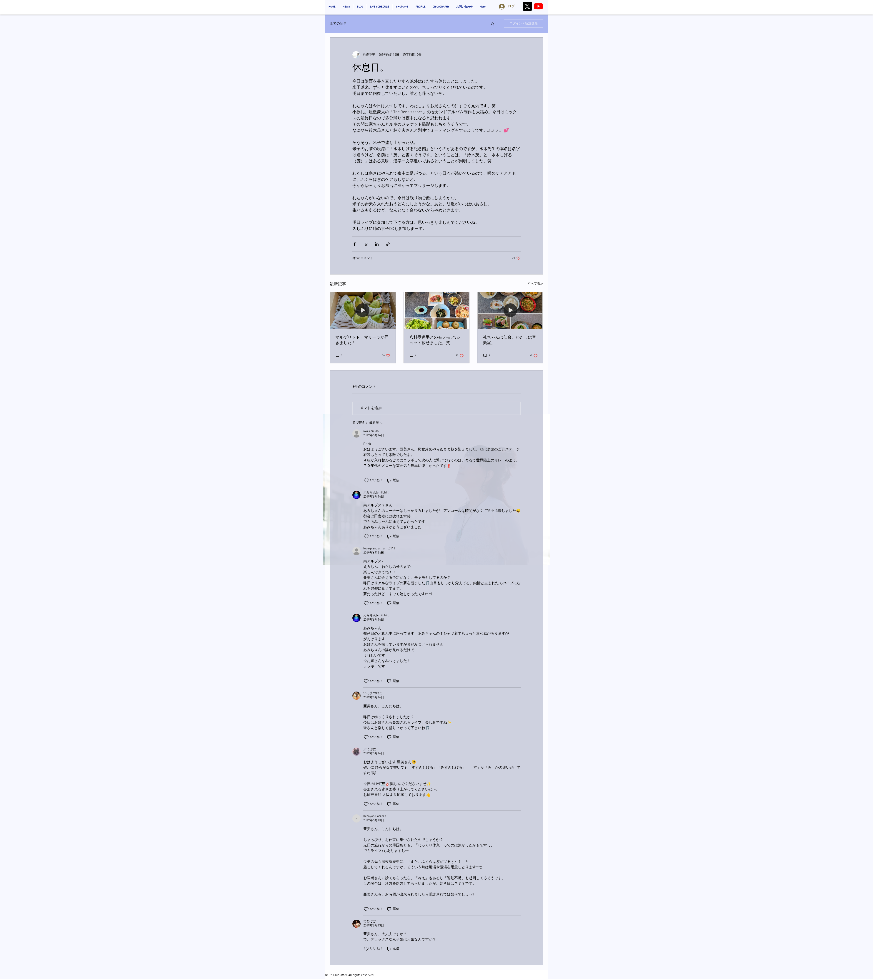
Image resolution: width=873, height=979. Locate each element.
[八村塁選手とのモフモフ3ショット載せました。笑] (436, 310)
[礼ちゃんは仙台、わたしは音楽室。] (510, 310)
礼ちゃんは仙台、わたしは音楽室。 (509, 340)
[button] (492, 23)
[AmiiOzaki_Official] (538, 6)
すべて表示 (535, 284)
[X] (527, 6)
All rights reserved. (361, 975)
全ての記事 (338, 24)
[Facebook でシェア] (354, 244)
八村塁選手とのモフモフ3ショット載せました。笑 (435, 340)
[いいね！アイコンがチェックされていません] (366, 480)
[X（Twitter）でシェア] (366, 244)
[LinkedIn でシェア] (377, 244)
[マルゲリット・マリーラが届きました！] (363, 310)
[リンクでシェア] (388, 244)
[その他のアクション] (518, 55)
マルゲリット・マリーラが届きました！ (362, 340)
